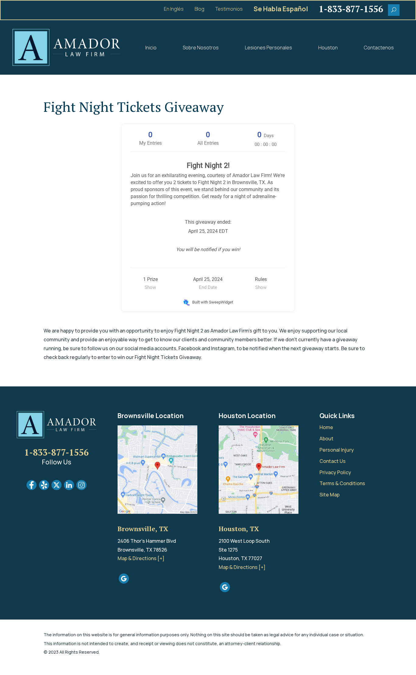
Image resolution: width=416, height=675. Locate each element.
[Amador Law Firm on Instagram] (81, 488)
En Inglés (174, 9)
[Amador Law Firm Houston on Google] (225, 590)
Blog (199, 9)
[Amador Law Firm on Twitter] (56, 488)
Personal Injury (336, 449)
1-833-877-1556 (56, 452)
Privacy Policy (335, 472)
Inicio (151, 47)
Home (326, 427)
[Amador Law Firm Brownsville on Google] (124, 581)
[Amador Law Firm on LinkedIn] (69, 488)
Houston (328, 47)
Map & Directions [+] (141, 558)
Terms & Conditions (342, 483)
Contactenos (379, 47)
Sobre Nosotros (201, 47)
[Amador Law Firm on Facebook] (31, 488)
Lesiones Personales (268, 47)
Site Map (329, 494)
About (326, 438)
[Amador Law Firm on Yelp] (44, 488)
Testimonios (229, 9)
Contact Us (332, 461)
